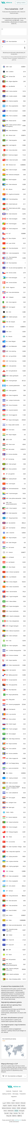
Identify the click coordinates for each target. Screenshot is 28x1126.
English (5, 1105)
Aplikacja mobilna (21, 2)
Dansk (12, 1103)
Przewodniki (23, 1094)
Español (10, 1105)
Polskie (16, 1110)
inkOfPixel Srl (17, 1120)
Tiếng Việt (8, 1115)
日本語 (18, 1108)
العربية (4, 1103)
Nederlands (11, 1110)
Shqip (11, 1113)
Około (20, 1091)
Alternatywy (15, 1094)
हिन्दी (19, 1105)
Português (21, 1110)
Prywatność (15, 1091)
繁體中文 (20, 1115)
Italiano (14, 1108)
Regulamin (14, 1096)
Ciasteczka (8, 1091)
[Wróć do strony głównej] (6, 3)
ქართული (23, 1108)
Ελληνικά (23, 1103)
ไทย (19, 1113)
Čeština (8, 1103)
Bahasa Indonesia (6, 1108)
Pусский (6, 1113)
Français (15, 1105)
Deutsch (18, 1103)
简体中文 (14, 1115)
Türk (22, 1113)
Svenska (16, 1113)
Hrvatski (23, 1105)
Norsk (5, 1110)
